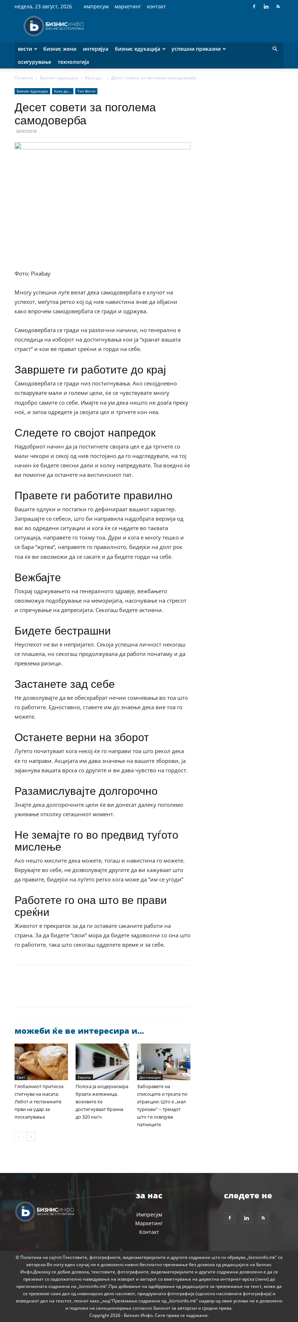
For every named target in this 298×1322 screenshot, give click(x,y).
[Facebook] (254, 6)
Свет (21, 1077)
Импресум (96, 6)
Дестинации (150, 1077)
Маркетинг (127, 6)
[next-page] (30, 1136)
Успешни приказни (196, 48)
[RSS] (278, 6)
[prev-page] (19, 1136)
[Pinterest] (55, 993)
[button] (274, 49)
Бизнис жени (59, 48)
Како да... (94, 78)
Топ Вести (86, 91)
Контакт (156, 6)
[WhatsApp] (72, 993)
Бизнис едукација (137, 48)
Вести (25, 48)
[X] (38, 993)
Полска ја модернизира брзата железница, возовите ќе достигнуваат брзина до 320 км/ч (102, 1101)
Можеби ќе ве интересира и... (79, 1030)
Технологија (73, 61)
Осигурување (34, 61)
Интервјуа (95, 48)
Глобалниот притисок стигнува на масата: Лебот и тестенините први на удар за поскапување (39, 1101)
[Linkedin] (266, 6)
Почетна (24, 78)
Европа (84, 1077)
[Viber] (105, 993)
